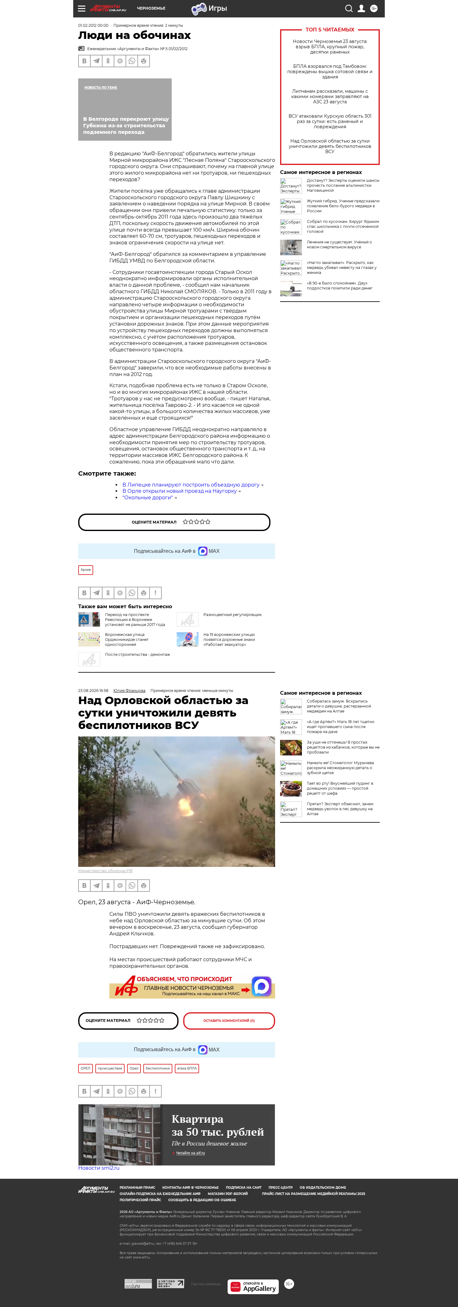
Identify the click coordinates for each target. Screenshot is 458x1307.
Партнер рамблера (206, 1284)
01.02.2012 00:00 (93, 25)
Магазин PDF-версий (228, 1194)
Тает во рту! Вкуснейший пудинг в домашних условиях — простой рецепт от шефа (340, 788)
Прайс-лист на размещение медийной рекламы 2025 (313, 1194)
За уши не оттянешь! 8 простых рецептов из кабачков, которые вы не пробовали (343, 747)
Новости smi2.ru (99, 1168)
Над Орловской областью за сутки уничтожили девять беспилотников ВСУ (330, 146)
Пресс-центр (281, 1188)
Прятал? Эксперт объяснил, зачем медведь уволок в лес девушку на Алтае (340, 809)
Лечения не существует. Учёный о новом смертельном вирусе (339, 244)
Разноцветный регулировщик (232, 614)
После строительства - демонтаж (137, 654)
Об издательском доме (323, 1188)
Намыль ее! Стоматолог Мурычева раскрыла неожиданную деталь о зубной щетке (340, 767)
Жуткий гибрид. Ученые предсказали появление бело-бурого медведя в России (343, 206)
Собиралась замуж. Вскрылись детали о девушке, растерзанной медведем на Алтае (339, 706)
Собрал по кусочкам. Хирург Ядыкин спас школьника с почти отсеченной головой (343, 226)
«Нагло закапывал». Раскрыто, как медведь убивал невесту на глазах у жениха (342, 267)
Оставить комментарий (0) (229, 1021)
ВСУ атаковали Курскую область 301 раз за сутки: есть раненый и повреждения (330, 121)
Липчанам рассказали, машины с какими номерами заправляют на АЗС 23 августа (330, 97)
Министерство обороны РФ (105, 870)
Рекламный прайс (137, 1188)
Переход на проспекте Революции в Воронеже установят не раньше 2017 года (135, 619)
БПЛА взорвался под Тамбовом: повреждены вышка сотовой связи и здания (330, 72)
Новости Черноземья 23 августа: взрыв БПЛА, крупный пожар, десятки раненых (330, 47)
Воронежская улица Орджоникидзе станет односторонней (127, 639)
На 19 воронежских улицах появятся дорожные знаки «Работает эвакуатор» (229, 639)
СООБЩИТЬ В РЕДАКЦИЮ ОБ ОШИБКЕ (202, 1200)
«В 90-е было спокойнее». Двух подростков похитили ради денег (340, 285)
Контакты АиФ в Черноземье (190, 1188)
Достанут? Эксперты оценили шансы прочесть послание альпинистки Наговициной (343, 185)
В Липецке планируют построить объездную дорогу (191, 485)
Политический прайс (140, 1200)
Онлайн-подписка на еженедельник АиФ (160, 1194)
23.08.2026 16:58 (93, 690)
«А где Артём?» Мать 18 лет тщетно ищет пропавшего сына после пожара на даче (341, 726)
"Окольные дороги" (147, 498)
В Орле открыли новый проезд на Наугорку (179, 491)
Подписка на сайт (243, 1188)
